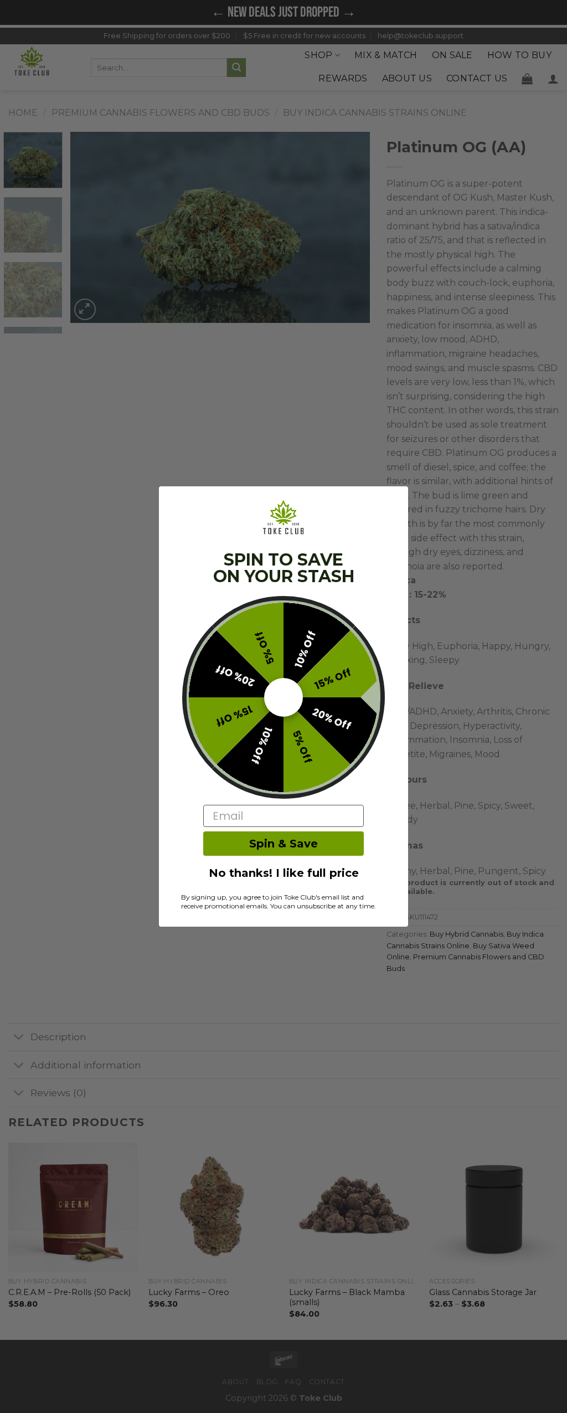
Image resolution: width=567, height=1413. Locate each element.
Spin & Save (283, 843)
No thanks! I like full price (284, 873)
